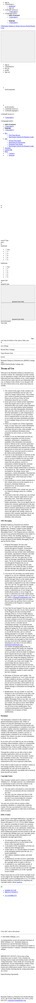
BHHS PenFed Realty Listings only (12, 364)
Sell (6, 139)
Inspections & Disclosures (17, 142)
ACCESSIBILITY (11, 895)
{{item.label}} (13, 11)
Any (8, 249)
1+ (8, 251)
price (2, 242)
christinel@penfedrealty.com (22, 597)
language (11, 155)
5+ (8, 260)
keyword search (6, 321)
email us (19, 882)
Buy (6, 133)
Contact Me (8, 150)
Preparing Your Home (16, 144)
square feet (4, 280)
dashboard (12, 6)
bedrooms (4, 246)
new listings (4, 346)
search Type (4, 240)
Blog (6, 151)
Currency (12, 153)
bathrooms (4, 263)
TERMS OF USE (10, 890)
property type (5, 284)
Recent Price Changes (8, 349)
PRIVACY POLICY (11, 892)
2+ (8, 253)
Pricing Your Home (15, 140)
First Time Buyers (14, 135)
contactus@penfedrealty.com (17, 1000)
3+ (8, 256)
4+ (8, 258)
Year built (4, 323)
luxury (3, 357)
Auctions (7, 148)
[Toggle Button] (18, 46)
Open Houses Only (7, 353)
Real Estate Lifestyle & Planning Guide (21, 137)
